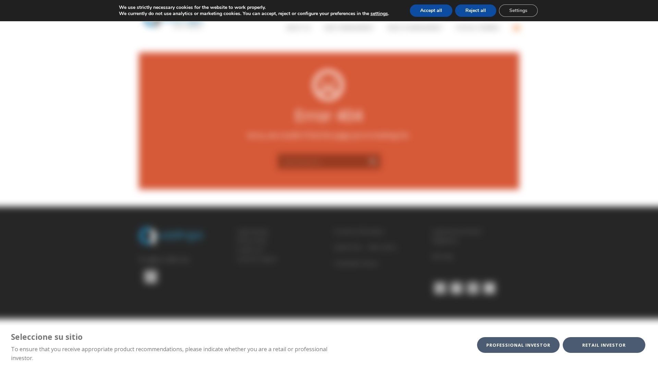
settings (379, 14)
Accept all (431, 10)
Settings (518, 10)
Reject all (475, 10)
